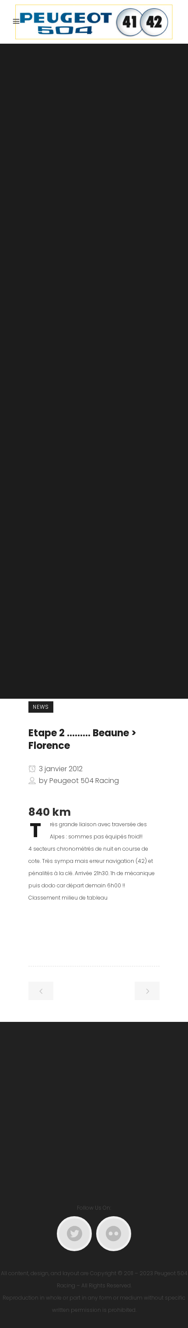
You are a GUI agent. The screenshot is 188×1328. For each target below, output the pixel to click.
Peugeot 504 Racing (84, 781)
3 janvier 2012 (60, 769)
